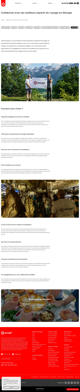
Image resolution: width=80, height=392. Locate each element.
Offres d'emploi (66, 362)
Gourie (33, 335)
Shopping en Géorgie (51, 364)
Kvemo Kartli (34, 340)
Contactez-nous (67, 369)
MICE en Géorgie (5, 27)
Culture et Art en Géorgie (52, 353)
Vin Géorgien (50, 348)
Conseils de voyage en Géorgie (53, 366)
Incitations (21, 27)
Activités (34, 3)
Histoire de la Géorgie (52, 355)
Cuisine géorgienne (51, 350)
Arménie (33, 357)
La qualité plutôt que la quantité (70, 352)
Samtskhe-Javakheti (36, 347)
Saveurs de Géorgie (51, 339)
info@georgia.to (17, 354)
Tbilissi (33, 351)
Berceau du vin (50, 340)
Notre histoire (66, 348)
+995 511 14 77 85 (6, 354)
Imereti (33, 337)
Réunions (14, 27)
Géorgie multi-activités (52, 342)
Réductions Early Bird (68, 360)
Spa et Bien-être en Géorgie (53, 360)
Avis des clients (67, 359)
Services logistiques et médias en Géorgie (70, 336)
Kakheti (33, 339)
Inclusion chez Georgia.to (68, 353)
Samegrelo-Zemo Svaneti (36, 346)
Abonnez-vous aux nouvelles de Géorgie (71, 364)
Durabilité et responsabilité (69, 357)
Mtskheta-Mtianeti (35, 342)
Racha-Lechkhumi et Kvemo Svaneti (38, 344)
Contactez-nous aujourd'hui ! (40, 312)
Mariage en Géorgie (64, 27)
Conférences (29, 27)
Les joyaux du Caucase (52, 337)
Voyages (50, 3)
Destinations (18, 3)
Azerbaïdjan (34, 359)
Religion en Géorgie (51, 362)
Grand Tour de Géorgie (52, 335)
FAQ (65, 367)
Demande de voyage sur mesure (70, 366)
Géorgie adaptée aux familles (53, 357)
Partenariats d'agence (68, 340)
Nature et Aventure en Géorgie (53, 352)
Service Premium (67, 355)
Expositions (37, 27)
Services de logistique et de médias (50, 27)
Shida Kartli (34, 349)
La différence (66, 350)
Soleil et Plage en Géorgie (52, 359)
